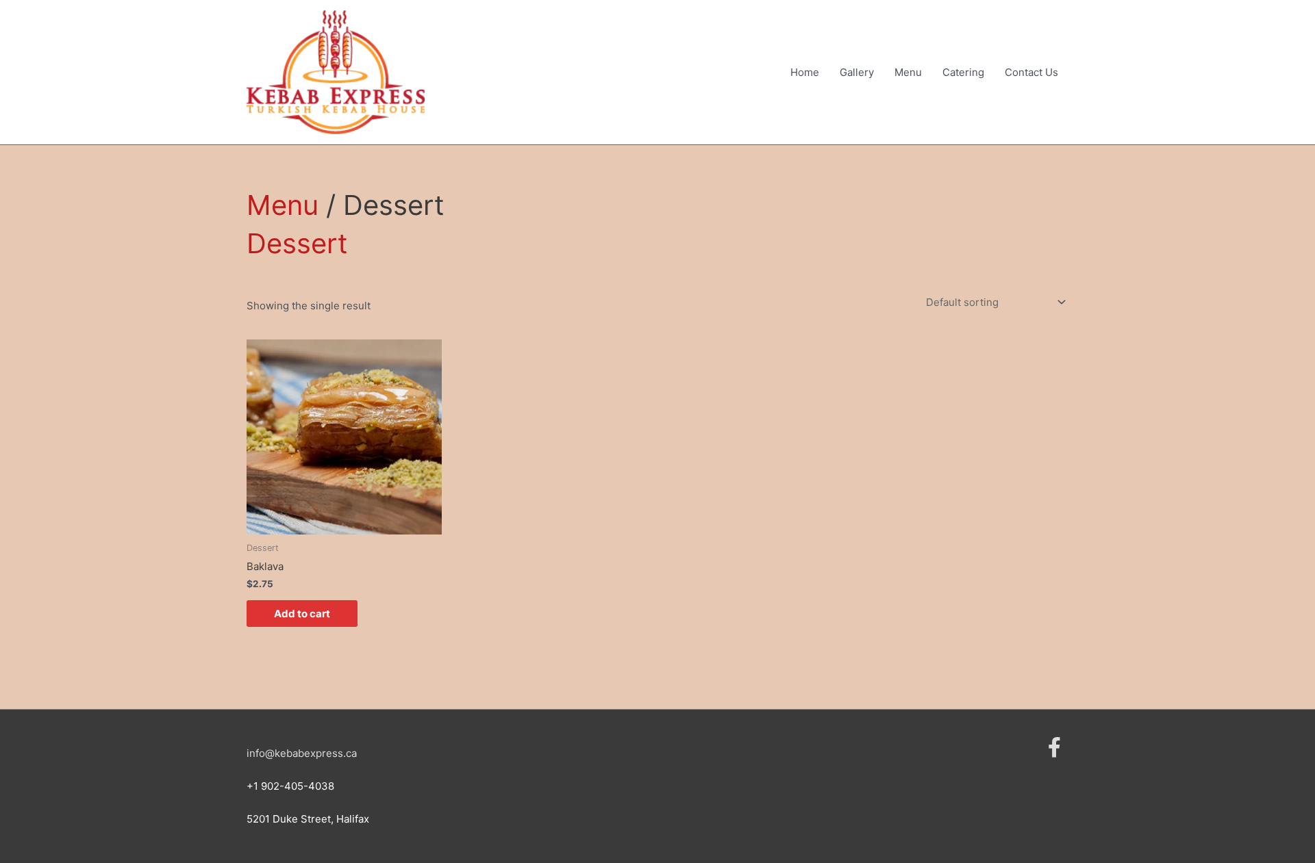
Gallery (857, 72)
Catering (963, 72)
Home (804, 72)
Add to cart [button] (302, 613)
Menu (908, 72)
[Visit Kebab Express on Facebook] (1054, 751)
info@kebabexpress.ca (302, 753)
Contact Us (1031, 72)
